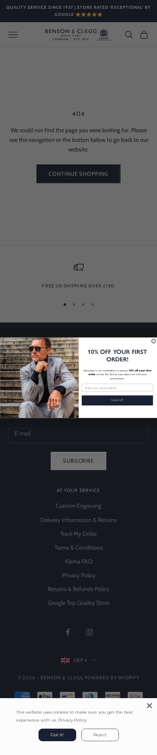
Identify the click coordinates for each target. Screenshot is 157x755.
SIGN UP (117, 400)
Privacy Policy (72, 720)
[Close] (149, 705)
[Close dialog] (154, 341)
